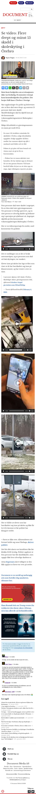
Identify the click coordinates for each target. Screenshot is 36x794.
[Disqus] (18, 675)
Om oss (10, 759)
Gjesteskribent (26, 766)
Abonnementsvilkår (11, 774)
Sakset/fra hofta (8, 768)
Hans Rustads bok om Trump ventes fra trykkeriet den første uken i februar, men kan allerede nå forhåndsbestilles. (17, 608)
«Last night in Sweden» (8, 706)
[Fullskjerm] (32, 249)
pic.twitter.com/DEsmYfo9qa (14, 285)
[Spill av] (3, 249)
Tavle (16, 768)
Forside (6, 766)
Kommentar (17, 766)
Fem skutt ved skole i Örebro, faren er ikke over (16, 725)
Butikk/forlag (28, 768)
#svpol (19, 282)
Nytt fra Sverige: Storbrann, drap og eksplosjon (15, 721)
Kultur (21, 768)
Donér (21, 3)
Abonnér (13, 3)
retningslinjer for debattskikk (23, 648)
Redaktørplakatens (15, 779)
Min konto (29, 3)
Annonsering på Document (22, 770)
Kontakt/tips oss (13, 754)
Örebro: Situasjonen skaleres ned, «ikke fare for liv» (17, 708)
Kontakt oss (8, 770)
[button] (18, 241)
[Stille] (29, 249)
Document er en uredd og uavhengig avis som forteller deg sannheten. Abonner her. (16, 578)
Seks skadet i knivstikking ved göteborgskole (15, 733)
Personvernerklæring (24, 774)
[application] (18, 241)
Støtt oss (11, 749)
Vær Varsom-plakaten (22, 777)
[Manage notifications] (2, 791)
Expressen (10, 562)
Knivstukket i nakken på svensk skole (12, 718)
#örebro (14, 282)
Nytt (3, 28)
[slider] (16, 248)
